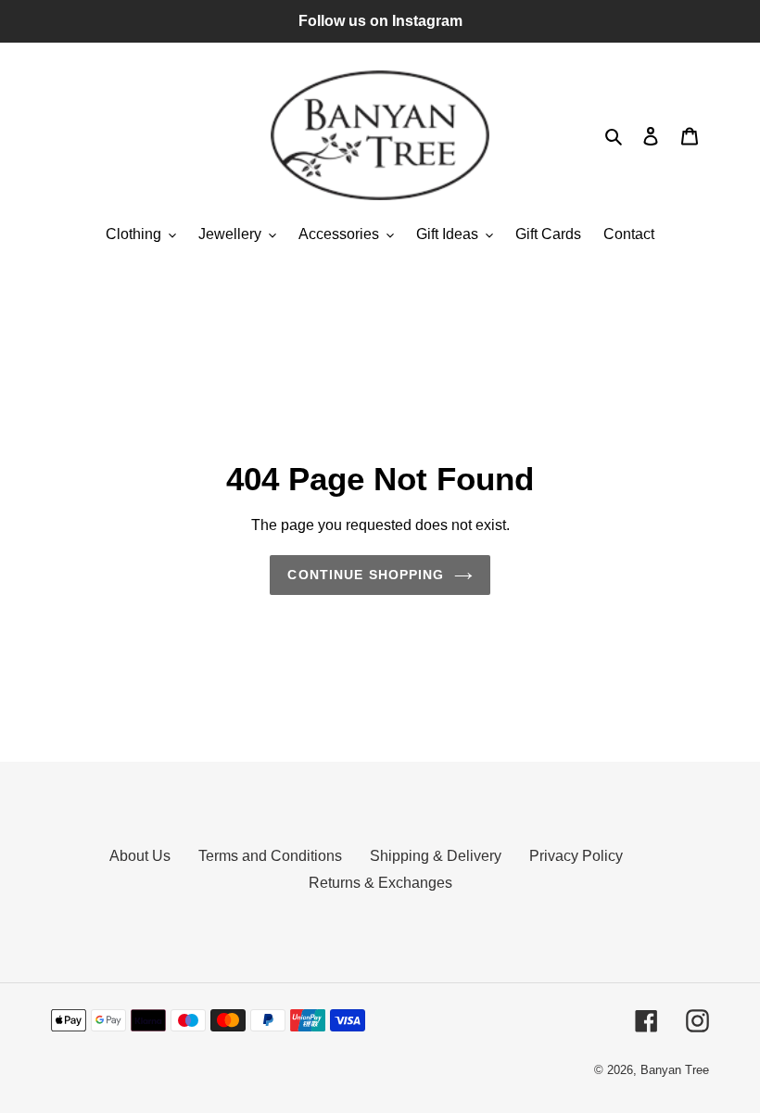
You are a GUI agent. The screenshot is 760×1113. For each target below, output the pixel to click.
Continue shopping (365, 574)
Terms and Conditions (270, 856)
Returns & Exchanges (380, 883)
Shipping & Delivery (435, 856)
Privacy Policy (576, 856)
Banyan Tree (674, 1070)
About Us (140, 856)
